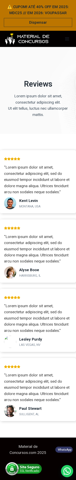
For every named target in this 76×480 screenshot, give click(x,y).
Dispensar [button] (38, 22)
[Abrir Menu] (67, 38)
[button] (67, 471)
